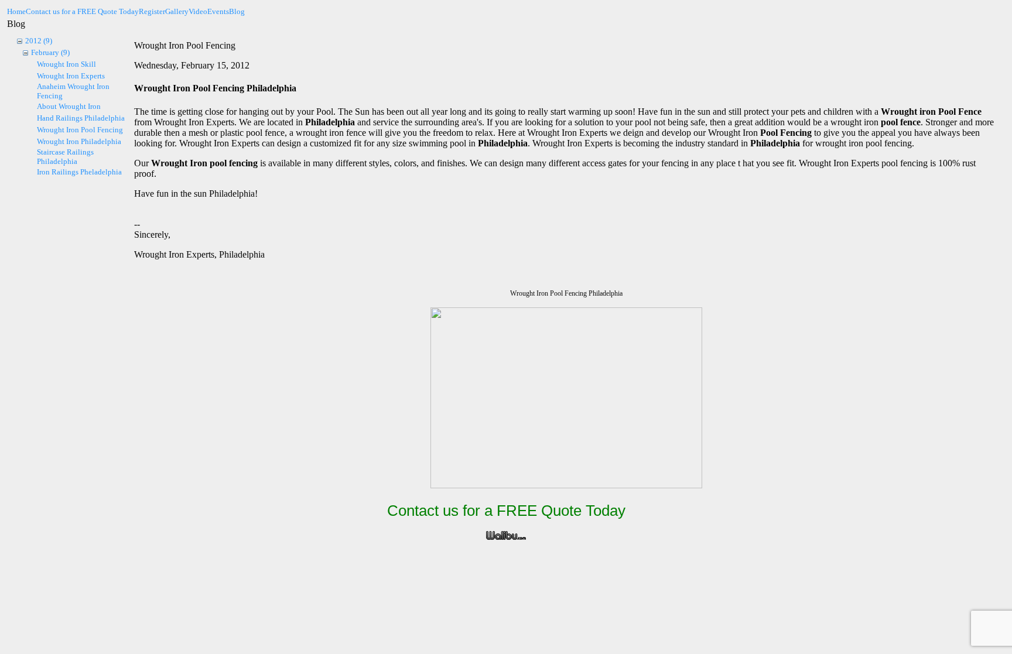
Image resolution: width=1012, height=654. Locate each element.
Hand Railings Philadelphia (81, 118)
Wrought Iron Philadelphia (79, 141)
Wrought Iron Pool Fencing (80, 129)
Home (16, 11)
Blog (237, 11)
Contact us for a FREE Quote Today (82, 11)
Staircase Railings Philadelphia (65, 157)
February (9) (50, 52)
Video (198, 11)
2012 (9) (38, 40)
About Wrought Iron (69, 106)
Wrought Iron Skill (66, 64)
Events (218, 11)
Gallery (177, 11)
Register (152, 11)
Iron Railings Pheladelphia (79, 171)
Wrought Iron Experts (71, 75)
